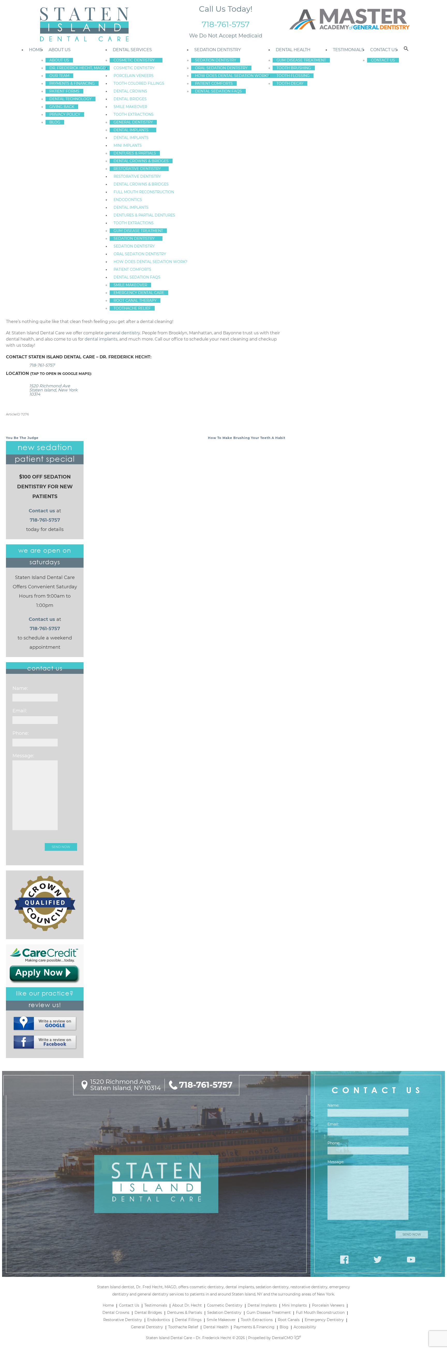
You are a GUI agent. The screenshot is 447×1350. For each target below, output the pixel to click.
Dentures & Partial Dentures (144, 215)
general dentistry (122, 332)
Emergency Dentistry (324, 1319)
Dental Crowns (130, 91)
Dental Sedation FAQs (137, 277)
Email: (19, 711)
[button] (406, 49)
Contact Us (383, 49)
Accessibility (305, 1327)
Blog (54, 122)
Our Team (59, 75)
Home (35, 49)
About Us (60, 49)
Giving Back (61, 106)
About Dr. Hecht (187, 1305)
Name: (20, 688)
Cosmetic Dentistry (134, 60)
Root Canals (289, 1319)
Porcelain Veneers (134, 75)
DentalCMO (283, 1338)
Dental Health (293, 49)
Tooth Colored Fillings (139, 83)
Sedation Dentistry (134, 238)
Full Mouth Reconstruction (144, 192)
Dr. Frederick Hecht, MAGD (77, 68)
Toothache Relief (132, 308)
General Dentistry (133, 122)
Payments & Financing (72, 83)
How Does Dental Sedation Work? (150, 261)
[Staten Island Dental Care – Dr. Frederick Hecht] (84, 24)
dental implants (101, 339)
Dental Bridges (130, 99)
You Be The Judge (22, 438)
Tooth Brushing (294, 68)
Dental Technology (70, 99)
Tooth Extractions (134, 114)
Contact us (42, 511)
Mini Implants (128, 145)
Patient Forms (64, 91)
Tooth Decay (290, 83)
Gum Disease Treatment (138, 230)
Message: (23, 756)
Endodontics (128, 199)
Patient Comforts (132, 269)
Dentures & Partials (135, 153)
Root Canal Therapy (135, 300)
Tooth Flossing (293, 75)
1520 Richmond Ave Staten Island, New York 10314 (53, 390)
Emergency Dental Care (139, 292)
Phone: (20, 733)
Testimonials (348, 49)
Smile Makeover (130, 106)
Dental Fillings (188, 1319)
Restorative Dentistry (137, 168)
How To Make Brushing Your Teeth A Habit (246, 438)
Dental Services (132, 49)
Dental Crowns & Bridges (141, 161)
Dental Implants (131, 130)
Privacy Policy (64, 114)
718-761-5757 (226, 24)
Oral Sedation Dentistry (140, 254)
